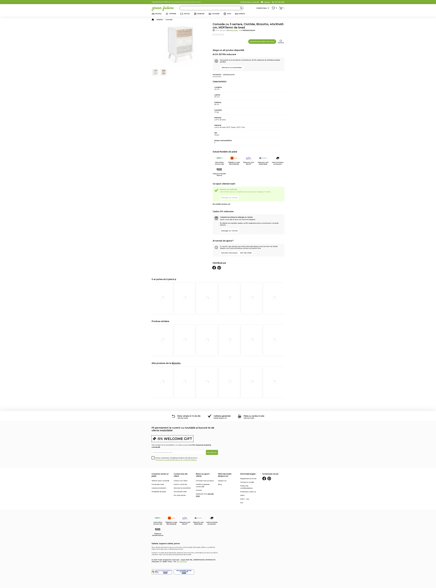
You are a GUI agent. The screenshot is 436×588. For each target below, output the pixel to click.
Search (241, 8)
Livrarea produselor (159, 488)
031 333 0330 (279, 2)
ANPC (242, 495)
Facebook (264, 478)
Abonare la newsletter (232, 67)
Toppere (172, 14)
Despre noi (222, 481)
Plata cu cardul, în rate (254, 416)
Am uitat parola (180, 495)
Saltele (158, 14)
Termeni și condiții (247, 482)
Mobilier (200, 14)
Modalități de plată (159, 491)
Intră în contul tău (180, 484)
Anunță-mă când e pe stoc (262, 41)
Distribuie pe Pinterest (219, 268)
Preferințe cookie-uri (248, 492)
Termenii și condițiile (163, 460)
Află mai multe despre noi (225, 475)
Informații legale (248, 474)
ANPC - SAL (244, 499)
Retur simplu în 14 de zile (189, 416)
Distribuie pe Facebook (214, 268)
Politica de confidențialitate (185, 460)
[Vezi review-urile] (248, 34)
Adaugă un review (229, 197)
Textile (187, 14)
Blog (220, 484)
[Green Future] (153, 19)
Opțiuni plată (228, 75)
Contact (267, 2)
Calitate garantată (222, 416)
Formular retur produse (205, 481)
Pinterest (269, 478)
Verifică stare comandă (249, 2)
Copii (229, 14)
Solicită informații (229, 253)
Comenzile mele (158, 484)
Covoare (215, 14)
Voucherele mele (180, 491)
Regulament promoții (248, 478)
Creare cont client (180, 481)
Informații (217, 75)
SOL (241, 502)
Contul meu (261, 8)
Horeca (242, 14)
